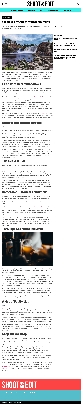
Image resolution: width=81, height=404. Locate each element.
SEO (41, 10)
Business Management (16, 10)
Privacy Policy (24, 392)
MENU (5, 4)
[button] (70, 4)
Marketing (31, 10)
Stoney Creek (44, 113)
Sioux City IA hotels (35, 97)
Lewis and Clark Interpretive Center (37, 207)
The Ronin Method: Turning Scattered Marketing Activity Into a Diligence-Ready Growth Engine (65, 57)
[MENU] (2, 4)
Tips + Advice (67, 10)
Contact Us (14, 392)
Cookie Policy (34, 392)
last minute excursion (8, 366)
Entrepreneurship (53, 10)
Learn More (5, 392)
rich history (43, 196)
